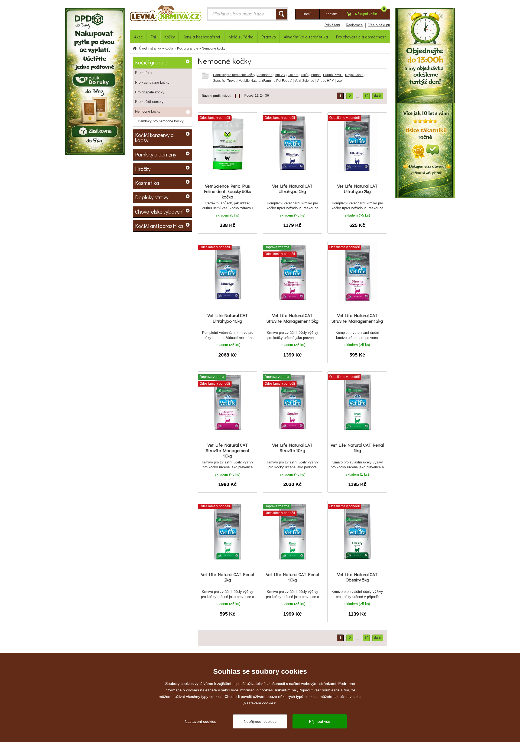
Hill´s (304, 75)
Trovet (231, 81)
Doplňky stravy (151, 197)
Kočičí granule (187, 48)
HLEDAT (281, 14)
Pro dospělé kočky (149, 92)
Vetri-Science (304, 81)
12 (257, 95)
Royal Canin (354, 75)
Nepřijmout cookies (260, 721)
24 (262, 95)
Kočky (169, 48)
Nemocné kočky (148, 111)
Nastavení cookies (200, 721)
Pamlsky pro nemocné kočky (234, 75)
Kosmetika (147, 182)
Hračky (143, 168)
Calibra (293, 75)
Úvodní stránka (150, 48)
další (377, 95)
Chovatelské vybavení (159, 211)
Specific (219, 81)
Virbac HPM (325, 81)
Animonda (264, 75)
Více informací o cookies (252, 690)
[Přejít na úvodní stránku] (166, 14)
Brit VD (280, 75)
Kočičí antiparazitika (159, 225)
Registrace (354, 25)
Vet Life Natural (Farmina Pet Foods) (265, 81)
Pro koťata (143, 73)
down (240, 96)
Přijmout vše (319, 721)
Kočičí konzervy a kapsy (154, 137)
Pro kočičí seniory (149, 102)
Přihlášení (332, 25)
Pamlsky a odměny (155, 154)
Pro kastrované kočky (152, 82)
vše (339, 81)
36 (267, 95)
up (235, 96)
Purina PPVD (333, 75)
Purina (316, 75)
